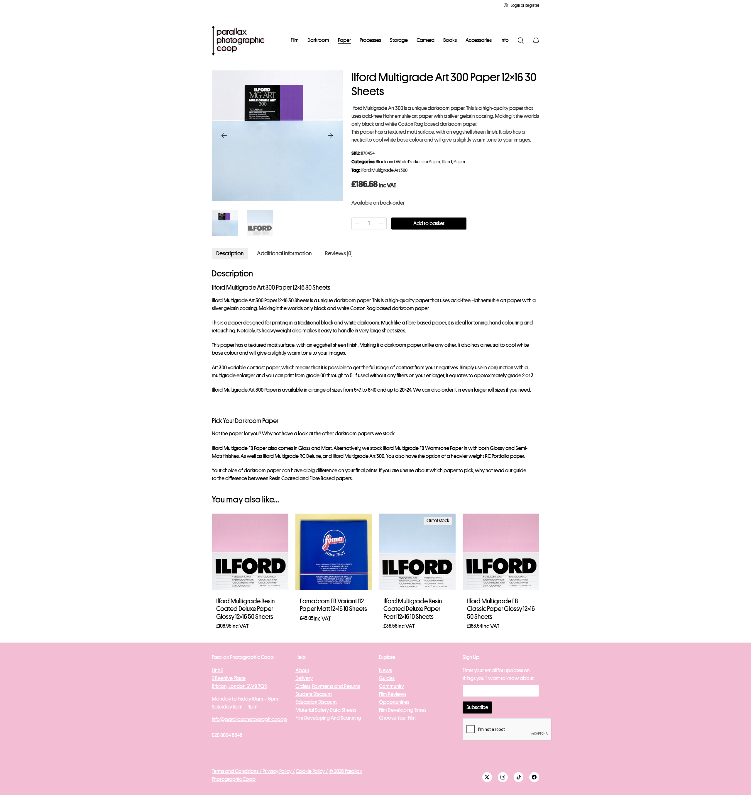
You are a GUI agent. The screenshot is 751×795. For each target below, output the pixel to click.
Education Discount (316, 702)
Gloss (304, 448)
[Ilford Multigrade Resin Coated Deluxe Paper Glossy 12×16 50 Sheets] (250, 552)
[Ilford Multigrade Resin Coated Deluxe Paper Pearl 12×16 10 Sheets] (417, 552)
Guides (387, 678)
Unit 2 (217, 670)
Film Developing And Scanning (328, 718)
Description (230, 253)
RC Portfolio (497, 456)
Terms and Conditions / (237, 771)
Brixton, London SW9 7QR (239, 686)
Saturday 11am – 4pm (235, 706)
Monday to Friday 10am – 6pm (245, 698)
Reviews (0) (339, 253)
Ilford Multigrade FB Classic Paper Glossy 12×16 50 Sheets (501, 609)
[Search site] (520, 40)
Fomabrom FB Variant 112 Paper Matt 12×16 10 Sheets (333, 605)
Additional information (284, 253)
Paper (460, 161)
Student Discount (313, 694)
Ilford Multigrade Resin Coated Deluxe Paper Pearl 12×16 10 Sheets (412, 609)
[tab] (230, 253)
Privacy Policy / (279, 771)
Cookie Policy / (312, 771)
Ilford (447, 161)
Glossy (497, 448)
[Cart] (536, 40)
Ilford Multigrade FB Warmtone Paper (423, 448)
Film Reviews (392, 694)
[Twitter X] (487, 777)
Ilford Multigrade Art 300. (359, 456)
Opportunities (394, 702)
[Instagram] (503, 777)
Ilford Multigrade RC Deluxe (292, 456)
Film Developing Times (402, 710)
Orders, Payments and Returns (327, 686)
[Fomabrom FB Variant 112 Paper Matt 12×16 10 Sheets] (333, 552)
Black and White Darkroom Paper (408, 161)
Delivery (304, 678)
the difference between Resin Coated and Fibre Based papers (284, 478)
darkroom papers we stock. (365, 433)
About (302, 670)
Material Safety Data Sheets (325, 710)
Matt (326, 448)
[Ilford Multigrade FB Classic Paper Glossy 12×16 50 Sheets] (501, 552)
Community (391, 686)
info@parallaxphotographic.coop (249, 719)
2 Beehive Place (229, 678)
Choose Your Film (397, 718)
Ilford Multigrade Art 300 (384, 170)
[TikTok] (519, 777)
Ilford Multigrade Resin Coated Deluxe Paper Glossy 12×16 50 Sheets (245, 609)
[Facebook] (534, 777)
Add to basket (428, 223)
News (385, 670)
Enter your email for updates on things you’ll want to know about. (499, 674)
